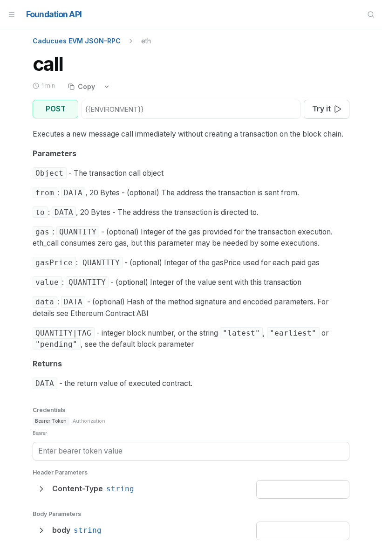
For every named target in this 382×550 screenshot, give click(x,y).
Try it (321, 108)
